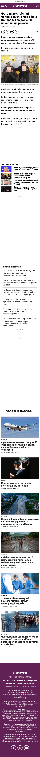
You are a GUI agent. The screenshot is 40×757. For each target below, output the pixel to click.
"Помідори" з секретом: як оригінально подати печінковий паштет (17, 302)
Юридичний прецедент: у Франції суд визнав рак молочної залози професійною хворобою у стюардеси (19, 446)
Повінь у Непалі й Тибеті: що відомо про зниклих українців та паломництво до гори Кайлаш (19, 273)
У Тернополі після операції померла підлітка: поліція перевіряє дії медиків (15, 601)
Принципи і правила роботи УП (15, 686)
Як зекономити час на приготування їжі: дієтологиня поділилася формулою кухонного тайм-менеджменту (19, 322)
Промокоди (32, 686)
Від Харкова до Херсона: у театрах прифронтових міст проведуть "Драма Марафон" (18, 311)
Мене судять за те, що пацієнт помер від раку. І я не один (17, 484)
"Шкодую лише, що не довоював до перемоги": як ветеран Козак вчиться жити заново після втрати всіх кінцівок (19, 640)
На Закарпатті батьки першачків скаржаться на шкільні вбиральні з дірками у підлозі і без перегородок (19, 292)
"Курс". (19, 124)
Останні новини (12, 267)
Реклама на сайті (9, 681)
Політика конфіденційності (27, 681)
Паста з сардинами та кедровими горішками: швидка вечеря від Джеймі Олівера (20, 282)
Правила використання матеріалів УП (20, 683)
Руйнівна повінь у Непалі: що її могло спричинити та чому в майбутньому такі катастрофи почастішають (17, 561)
